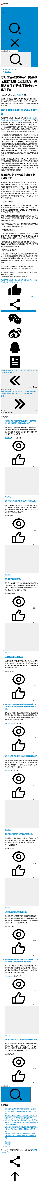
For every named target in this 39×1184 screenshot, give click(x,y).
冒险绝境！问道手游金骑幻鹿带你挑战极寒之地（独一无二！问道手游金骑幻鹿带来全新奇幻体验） (20, 707)
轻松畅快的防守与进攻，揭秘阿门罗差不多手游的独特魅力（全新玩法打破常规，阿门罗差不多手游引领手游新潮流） (21, 1122)
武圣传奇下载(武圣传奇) (13, 579)
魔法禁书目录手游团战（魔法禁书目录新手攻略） (21, 756)
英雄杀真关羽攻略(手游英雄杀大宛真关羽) (19, 834)
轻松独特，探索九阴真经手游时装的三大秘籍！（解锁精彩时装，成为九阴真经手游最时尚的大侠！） (20, 1136)
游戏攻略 (8, 12)
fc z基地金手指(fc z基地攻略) (14, 657)
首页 (11, 69)
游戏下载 (8, 10)
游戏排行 (8, 19)
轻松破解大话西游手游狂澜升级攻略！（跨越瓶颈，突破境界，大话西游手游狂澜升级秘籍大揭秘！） (20, 1111)
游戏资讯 (8, 17)
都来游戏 (8, 8)
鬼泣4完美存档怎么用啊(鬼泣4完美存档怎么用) (20, 501)
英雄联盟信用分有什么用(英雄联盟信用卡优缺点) (21, 1039)
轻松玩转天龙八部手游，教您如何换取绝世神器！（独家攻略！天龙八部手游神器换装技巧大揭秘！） (21, 1129)
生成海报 (32, 311)
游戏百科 (8, 14)
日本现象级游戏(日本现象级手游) (16, 912)
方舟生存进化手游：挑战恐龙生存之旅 (14, 280)
